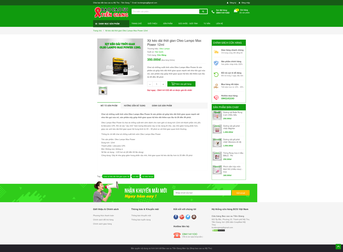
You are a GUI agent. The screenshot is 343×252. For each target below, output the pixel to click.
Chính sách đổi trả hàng (103, 220)
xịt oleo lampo (147, 176)
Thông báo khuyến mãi (141, 215)
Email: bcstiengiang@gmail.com (144, 2)
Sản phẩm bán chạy (226, 107)
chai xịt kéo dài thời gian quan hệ (116, 176)
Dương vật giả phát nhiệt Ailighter (231, 127)
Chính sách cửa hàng (227, 42)
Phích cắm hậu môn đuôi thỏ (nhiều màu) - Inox (233, 169)
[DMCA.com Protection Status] (218, 230)
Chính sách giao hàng (102, 224)
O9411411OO (222, 12)
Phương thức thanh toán (103, 215)
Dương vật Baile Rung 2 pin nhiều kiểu (232, 113)
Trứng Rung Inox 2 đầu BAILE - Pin (233, 154)
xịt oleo (136, 176)
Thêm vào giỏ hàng (183, 84)
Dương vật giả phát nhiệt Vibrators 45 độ (232, 140)
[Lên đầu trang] (338, 246)
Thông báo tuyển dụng (141, 220)
